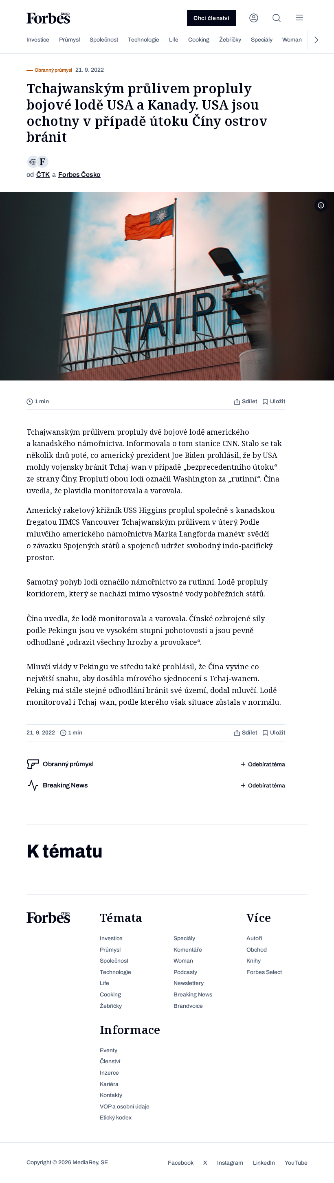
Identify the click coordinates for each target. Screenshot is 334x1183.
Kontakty (111, 1095)
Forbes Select (264, 972)
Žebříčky (230, 40)
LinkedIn (264, 1163)
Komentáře (188, 950)
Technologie (143, 40)
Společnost (104, 40)
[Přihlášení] (254, 18)
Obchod (256, 950)
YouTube (296, 1163)
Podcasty (185, 972)
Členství (110, 1061)
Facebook (180, 1163)
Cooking (198, 40)
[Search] (276, 18)
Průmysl (69, 40)
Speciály (261, 40)
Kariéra (109, 1084)
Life (173, 40)
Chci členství (211, 18)
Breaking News (193, 995)
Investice (37, 40)
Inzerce (109, 1073)
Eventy (108, 1050)
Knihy (253, 961)
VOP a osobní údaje (124, 1107)
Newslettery (189, 983)
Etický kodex (116, 1118)
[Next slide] (316, 40)
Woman (292, 40)
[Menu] (299, 18)
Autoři (254, 938)
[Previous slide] (18, 40)
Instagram (230, 1163)
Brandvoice (188, 1006)
